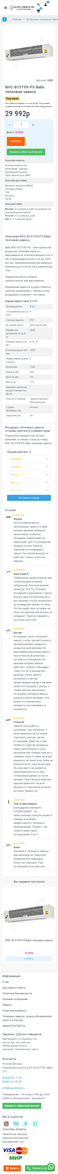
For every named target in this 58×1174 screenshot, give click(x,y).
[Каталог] (5, 8)
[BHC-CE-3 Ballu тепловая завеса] (8, 630)
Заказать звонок (42, 1168)
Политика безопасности (17, 993)
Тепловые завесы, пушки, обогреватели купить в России (27, 1018)
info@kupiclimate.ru (13, 1088)
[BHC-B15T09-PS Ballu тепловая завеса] (29, 914)
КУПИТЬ (16, 141)
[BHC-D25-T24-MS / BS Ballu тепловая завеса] (8, 801)
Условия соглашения (15, 999)
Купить (14, 1168)
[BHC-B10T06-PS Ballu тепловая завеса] (8, 720)
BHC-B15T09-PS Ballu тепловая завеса (29, 940)
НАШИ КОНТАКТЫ (13, 1025)
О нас (5, 981)
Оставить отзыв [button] (29, 497)
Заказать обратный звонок (26, 151)
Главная (17, 19)
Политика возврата (14, 1010)
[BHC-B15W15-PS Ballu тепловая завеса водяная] (8, 571)
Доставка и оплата (13, 987)
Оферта (7, 1004)
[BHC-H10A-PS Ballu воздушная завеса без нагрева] (8, 516)
